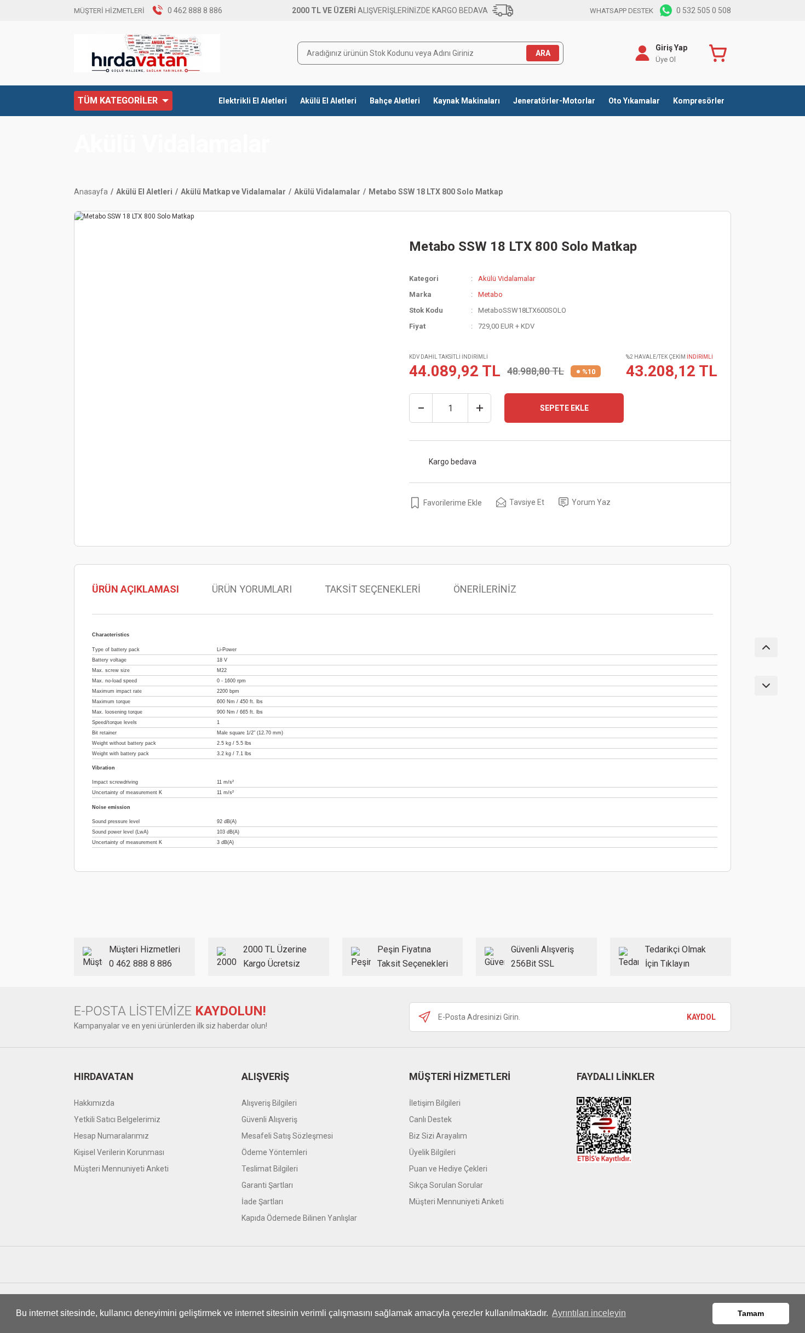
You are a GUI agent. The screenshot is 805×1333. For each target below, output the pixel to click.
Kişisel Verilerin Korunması (119, 1152)
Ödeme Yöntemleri (274, 1152)
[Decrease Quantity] (421, 408)
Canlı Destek (430, 1119)
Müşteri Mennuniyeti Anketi (121, 1168)
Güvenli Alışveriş (269, 1119)
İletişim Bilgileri (435, 1103)
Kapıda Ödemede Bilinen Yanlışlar (299, 1218)
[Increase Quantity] (479, 408)
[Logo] (147, 53)
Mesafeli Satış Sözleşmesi (287, 1135)
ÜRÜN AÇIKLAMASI (135, 589)
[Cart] (720, 53)
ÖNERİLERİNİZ (484, 589)
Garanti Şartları (267, 1185)
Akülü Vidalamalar (172, 144)
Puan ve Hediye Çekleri (448, 1168)
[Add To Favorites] (445, 502)
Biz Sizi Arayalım (438, 1135)
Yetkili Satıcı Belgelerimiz (117, 1119)
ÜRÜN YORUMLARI (252, 589)
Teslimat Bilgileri (270, 1168)
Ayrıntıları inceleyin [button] (589, 1313)
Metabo (490, 294)
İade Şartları (262, 1201)
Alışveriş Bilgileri (269, 1103)
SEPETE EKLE (564, 408)
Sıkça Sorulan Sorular (446, 1185)
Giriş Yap (671, 47)
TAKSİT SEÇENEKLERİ (373, 589)
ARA (543, 53)
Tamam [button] (751, 1313)
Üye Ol (666, 59)
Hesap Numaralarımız (111, 1135)
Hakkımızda (94, 1103)
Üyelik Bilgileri (432, 1152)
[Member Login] (642, 53)
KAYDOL (701, 1017)
